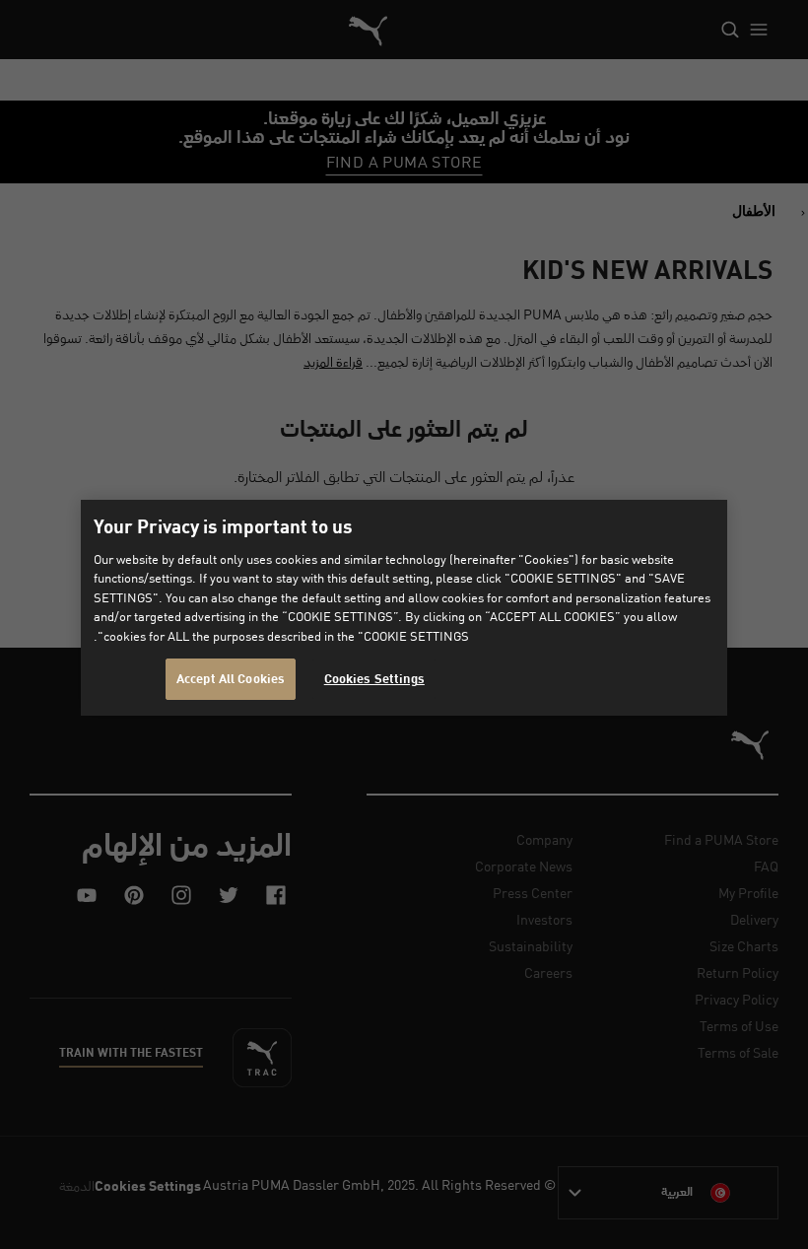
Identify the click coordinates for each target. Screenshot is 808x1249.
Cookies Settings (374, 678)
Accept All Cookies (230, 678)
